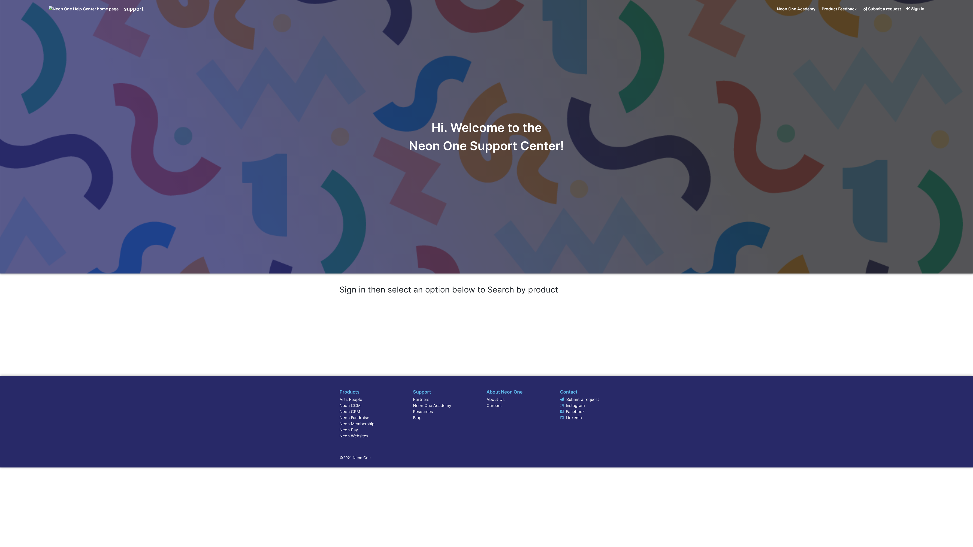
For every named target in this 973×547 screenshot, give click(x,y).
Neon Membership (357, 423)
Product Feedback (839, 8)
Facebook (575, 411)
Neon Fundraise (354, 417)
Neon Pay (349, 429)
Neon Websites (354, 435)
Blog (417, 417)
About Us (495, 399)
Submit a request (884, 8)
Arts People (351, 399)
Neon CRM (350, 411)
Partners (421, 399)
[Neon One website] (84, 8)
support (134, 9)
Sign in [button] (917, 8)
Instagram (575, 405)
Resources (423, 411)
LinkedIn (574, 417)
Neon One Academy (796, 8)
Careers (493, 405)
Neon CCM (350, 405)
